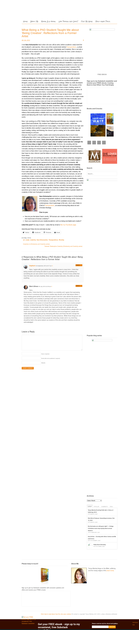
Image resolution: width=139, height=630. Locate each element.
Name (45, 354)
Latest (90, 506)
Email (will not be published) (50, 358)
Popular (96, 506)
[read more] (110, 570)
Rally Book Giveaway (100, 544)
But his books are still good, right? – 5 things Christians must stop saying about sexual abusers (100, 528)
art (24, 240)
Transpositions (71, 47)
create (27, 240)
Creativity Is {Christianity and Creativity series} (36, 244)
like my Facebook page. (68, 225)
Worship (61, 240)
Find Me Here (86, 21)
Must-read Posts (102, 21)
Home (25, 21)
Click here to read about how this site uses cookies (56, 614)
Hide (133, 624)
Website (43, 363)
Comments (104, 506)
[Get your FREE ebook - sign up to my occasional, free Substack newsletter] (29, 623)
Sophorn (32, 265)
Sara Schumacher (42, 240)
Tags (111, 506)
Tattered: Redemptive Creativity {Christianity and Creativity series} (63, 246)
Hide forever (135, 622)
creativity (33, 240)
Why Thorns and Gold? (68, 21)
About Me (34, 21)
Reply (78, 265)
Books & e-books (48, 21)
